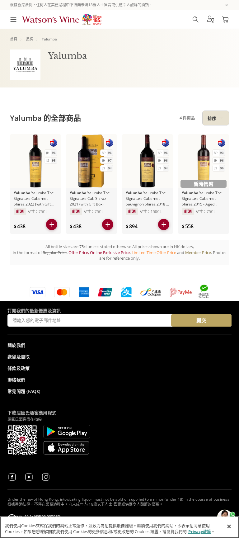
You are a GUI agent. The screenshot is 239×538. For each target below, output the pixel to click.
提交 (201, 320)
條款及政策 (18, 368)
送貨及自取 (18, 357)
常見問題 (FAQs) (23, 391)
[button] (210, 19)
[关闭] (229, 526)
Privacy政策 (199, 531)
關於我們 (16, 345)
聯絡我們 (16, 380)
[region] (119, 527)
